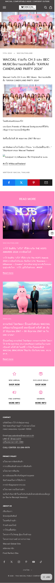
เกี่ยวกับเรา (7, 511)
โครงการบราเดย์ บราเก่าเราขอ (16, 539)
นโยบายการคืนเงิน (11, 470)
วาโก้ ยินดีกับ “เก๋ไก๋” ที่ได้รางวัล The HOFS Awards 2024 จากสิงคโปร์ (24, 250)
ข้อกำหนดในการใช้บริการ (14, 480)
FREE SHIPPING (14, 399)
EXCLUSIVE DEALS (40, 380)
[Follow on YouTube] (33, 561)
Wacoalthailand (24, 53)
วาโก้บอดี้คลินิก (9, 529)
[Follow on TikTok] (40, 561)
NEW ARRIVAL (14, 380)
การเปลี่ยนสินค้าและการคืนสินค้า (17, 466)
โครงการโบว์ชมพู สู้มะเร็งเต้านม (17, 534)
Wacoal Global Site (12, 543)
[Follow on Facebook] (4, 561)
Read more (8, 273)
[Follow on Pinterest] (26, 561)
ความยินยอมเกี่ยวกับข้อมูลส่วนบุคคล (18, 475)
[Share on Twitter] (21, 182)
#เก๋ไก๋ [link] (5, 163)
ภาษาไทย (26, 570)
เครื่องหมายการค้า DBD (13, 442)
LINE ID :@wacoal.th (12, 438)
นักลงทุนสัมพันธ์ (10, 516)
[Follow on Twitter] (11, 561)
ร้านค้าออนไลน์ (9, 525)
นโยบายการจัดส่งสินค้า (13, 461)
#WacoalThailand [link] (17, 163)
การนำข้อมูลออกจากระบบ (14, 484)
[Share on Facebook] (9, 182)
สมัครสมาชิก (8, 548)
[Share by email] (46, 182)
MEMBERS (41, 399)
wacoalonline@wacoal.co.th (21, 435)
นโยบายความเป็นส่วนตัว (13, 489)
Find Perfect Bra (10, 553)
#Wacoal (7, 319)
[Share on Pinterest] (34, 182)
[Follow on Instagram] (18, 561)
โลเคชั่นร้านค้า (9, 520)
